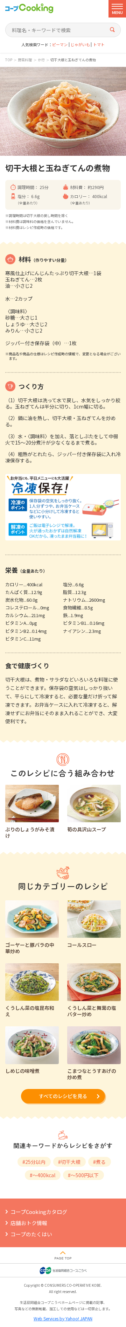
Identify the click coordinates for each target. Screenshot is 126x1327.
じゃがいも (80, 44)
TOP (8, 60)
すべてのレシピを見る (63, 1095)
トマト (99, 44)
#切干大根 (69, 1161)
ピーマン (60, 44)
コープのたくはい (31, 1234)
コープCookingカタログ (38, 1211)
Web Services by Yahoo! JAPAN (63, 1318)
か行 (41, 60)
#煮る (99, 1161)
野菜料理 (25, 60)
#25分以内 (34, 1161)
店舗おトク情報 (28, 1223)
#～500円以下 (83, 1175)
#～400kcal (42, 1175)
